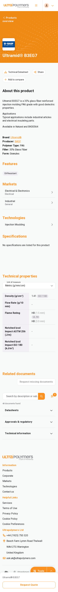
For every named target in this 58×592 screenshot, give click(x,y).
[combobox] (27, 285)
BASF (18, 141)
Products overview (9, 19)
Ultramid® (16, 137)
